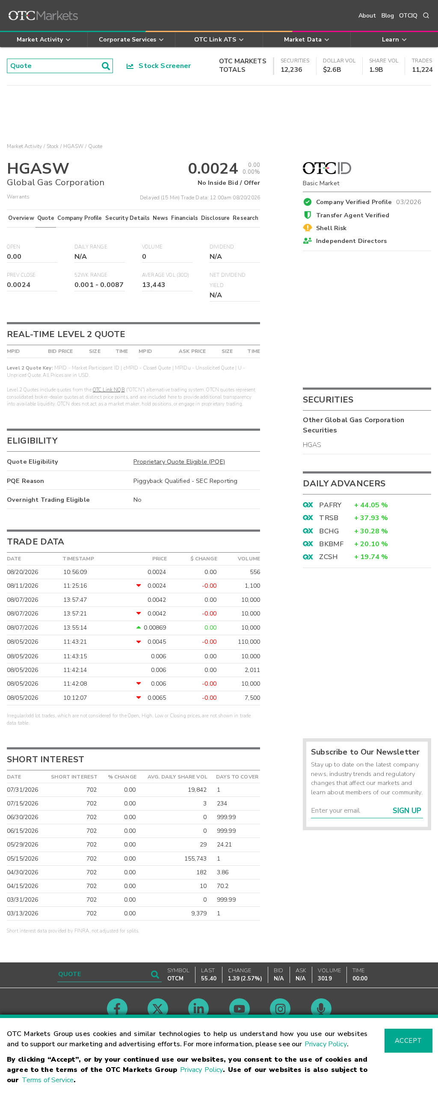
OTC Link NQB (109, 390)
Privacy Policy (326, 1044)
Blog (388, 16)
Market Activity (24, 146)
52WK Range (91, 275)
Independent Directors (351, 241)
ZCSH (328, 557)
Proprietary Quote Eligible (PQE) (179, 461)
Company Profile (79, 218)
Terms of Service (48, 1080)
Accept (408, 1040)
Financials (184, 218)
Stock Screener (162, 66)
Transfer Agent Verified (352, 215)
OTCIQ (408, 16)
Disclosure (215, 218)
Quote (46, 218)
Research (245, 218)
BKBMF (331, 544)
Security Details (127, 218)
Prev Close (21, 275)
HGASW (73, 146)
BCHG (329, 531)
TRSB (328, 518)
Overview (21, 218)
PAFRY (330, 505)
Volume (152, 247)
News (161, 218)
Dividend (222, 247)
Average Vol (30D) (165, 275)
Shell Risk (331, 228)
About (367, 16)
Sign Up (407, 811)
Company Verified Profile (369, 201)
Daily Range (90, 247)
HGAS (312, 445)
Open (14, 247)
